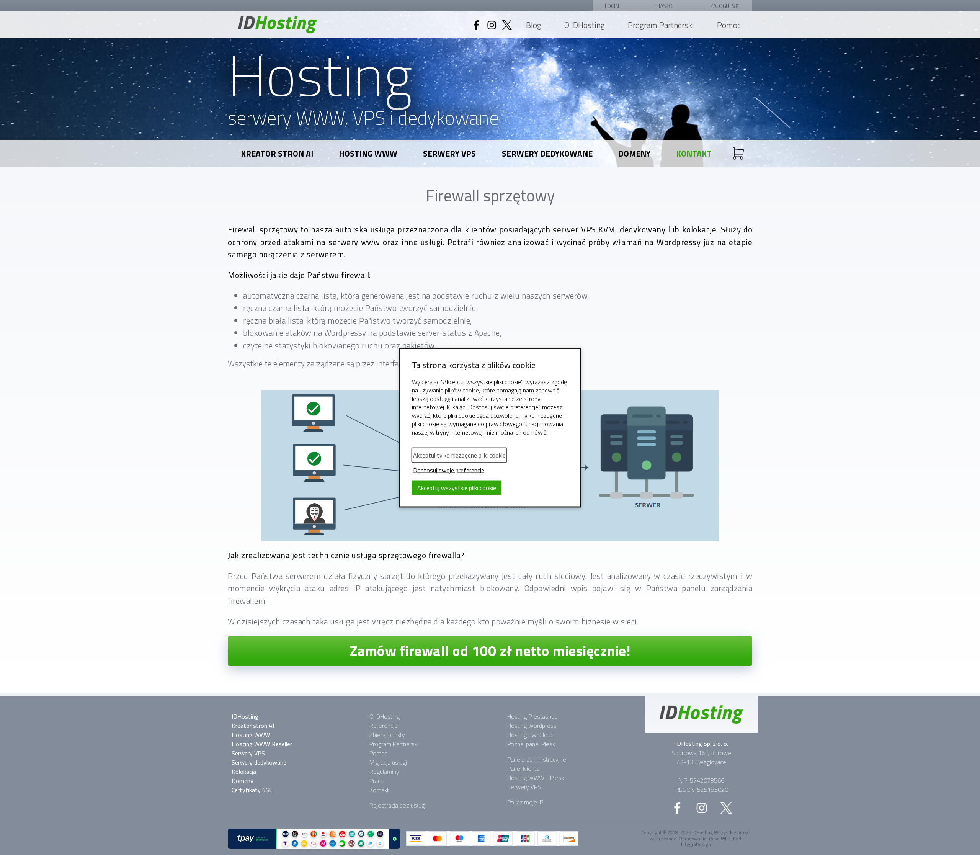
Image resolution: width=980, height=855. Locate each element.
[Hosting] (701, 714)
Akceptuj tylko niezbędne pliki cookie (459, 454)
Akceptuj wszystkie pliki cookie (456, 487)
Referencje (383, 725)
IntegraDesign (696, 844)
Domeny (634, 153)
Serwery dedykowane (547, 153)
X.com (726, 808)
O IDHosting (584, 25)
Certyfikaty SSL (252, 790)
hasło (664, 6)
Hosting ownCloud (530, 735)
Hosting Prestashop (532, 716)
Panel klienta (523, 768)
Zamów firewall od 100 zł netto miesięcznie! (490, 650)
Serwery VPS (449, 153)
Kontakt (694, 153)
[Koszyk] (738, 153)
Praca (376, 781)
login (612, 6)
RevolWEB (720, 838)
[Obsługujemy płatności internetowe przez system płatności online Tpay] (314, 839)
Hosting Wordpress (532, 725)
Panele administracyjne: (537, 759)
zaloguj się (724, 6)
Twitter (506, 24)
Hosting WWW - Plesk (535, 777)
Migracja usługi (388, 762)
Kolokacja (244, 771)
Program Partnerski (661, 25)
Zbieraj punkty (387, 735)
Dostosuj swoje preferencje (448, 469)
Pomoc (729, 25)
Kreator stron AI (277, 153)
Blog (533, 25)
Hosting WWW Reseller (262, 744)
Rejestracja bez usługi (397, 805)
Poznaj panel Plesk (531, 744)
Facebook (476, 24)
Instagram (491, 24)
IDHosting (277, 24)
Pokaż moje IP (525, 802)
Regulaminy (384, 771)
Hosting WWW (368, 153)
